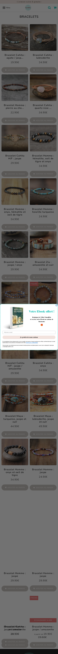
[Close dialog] (56, 305)
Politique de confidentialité (32, 342)
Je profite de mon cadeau (29, 337)
